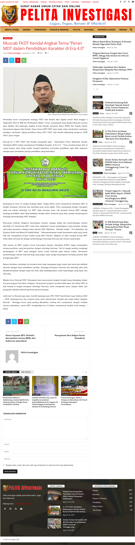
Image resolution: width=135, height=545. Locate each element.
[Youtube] (132, 2)
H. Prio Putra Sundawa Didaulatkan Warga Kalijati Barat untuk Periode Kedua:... (75, 509)
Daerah (44, 2)
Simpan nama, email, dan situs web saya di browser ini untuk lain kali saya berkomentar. (40, 465)
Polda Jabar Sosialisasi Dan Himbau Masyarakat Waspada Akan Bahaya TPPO (112, 68)
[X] (128, 2)
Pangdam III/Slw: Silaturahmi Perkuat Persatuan (110, 79)
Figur (95, 142)
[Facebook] (120, 2)
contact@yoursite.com (23, 504)
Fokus (67, 2)
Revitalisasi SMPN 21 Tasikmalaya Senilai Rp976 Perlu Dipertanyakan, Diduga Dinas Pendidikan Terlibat (16, 401)
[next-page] (86, 372)
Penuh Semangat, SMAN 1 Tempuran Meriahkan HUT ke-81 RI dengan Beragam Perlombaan (74, 401)
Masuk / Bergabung (30, 2)
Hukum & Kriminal (59, 29)
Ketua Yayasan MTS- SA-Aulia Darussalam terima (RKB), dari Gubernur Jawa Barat (21, 338)
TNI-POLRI (97, 510)
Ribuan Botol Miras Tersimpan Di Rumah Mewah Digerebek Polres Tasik (112, 42)
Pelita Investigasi (14, 53)
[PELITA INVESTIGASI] (67, 15)
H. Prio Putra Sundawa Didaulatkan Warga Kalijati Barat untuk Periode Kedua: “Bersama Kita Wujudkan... (118, 135)
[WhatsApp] (23, 60)
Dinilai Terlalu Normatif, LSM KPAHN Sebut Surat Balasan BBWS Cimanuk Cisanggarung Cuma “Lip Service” (118, 164)
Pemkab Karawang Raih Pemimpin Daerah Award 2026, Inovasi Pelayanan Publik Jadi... (73, 495)
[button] (131, 30)
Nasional (75, 2)
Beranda (5, 35)
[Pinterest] (17, 60)
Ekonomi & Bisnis (55, 2)
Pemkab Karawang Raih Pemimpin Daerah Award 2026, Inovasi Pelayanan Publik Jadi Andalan (117, 106)
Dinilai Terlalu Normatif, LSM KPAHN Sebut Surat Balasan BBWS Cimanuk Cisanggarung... (75, 523)
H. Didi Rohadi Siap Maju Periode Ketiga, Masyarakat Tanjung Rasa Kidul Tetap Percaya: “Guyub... (118, 226)
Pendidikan (86, 2)
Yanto (102, 113)
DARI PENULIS (26, 372)
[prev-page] (83, 372)
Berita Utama (12, 29)
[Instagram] (124, 2)
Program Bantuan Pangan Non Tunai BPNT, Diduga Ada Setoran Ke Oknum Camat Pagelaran (111, 55)
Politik (76, 29)
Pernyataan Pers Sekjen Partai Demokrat (70, 336)
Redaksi (96, 2)
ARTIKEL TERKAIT (11, 372)
